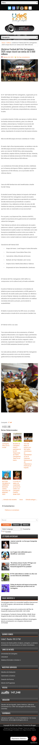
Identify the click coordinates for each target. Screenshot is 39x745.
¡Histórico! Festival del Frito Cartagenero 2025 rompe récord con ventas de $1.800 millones (18, 51)
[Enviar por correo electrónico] (3, 427)
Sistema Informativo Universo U (11, 660)
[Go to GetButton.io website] (33, 742)
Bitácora (25, 525)
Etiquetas (16, 525)
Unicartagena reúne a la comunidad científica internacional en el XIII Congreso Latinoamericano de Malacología (19, 603)
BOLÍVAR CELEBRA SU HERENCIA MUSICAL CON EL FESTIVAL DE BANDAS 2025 (6, 488)
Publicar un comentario (12, 510)
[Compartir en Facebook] (9, 422)
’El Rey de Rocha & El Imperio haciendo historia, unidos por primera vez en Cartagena (23, 586)
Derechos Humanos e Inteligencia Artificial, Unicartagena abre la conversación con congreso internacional (19, 620)
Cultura (8, 43)
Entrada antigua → (31, 499)
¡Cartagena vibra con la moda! (5, 445)
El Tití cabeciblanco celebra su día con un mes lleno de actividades (23, 574)
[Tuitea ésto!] (11, 422)
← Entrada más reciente (9, 499)
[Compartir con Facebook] (9, 427)
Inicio (3, 43)
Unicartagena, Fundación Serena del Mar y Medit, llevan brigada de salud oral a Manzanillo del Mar (18, 615)
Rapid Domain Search (29, 730)
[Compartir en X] (7, 427)
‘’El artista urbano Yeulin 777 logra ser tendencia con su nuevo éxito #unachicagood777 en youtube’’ (23, 564)
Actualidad (6, 525)
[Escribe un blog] (5, 427)
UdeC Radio (18, 725)
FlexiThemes (13, 728)
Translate (8, 532)
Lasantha (32, 728)
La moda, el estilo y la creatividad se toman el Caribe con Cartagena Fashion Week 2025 (16, 488)
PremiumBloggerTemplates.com (12, 730)
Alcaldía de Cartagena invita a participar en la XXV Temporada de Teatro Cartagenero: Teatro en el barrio (17, 452)
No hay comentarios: (23, 57)
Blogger (33, 725)
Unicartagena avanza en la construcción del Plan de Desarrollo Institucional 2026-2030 (17, 610)
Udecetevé (4, 657)
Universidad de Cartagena (9, 654)
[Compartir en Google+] (12, 422)
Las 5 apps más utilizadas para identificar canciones (20, 553)
